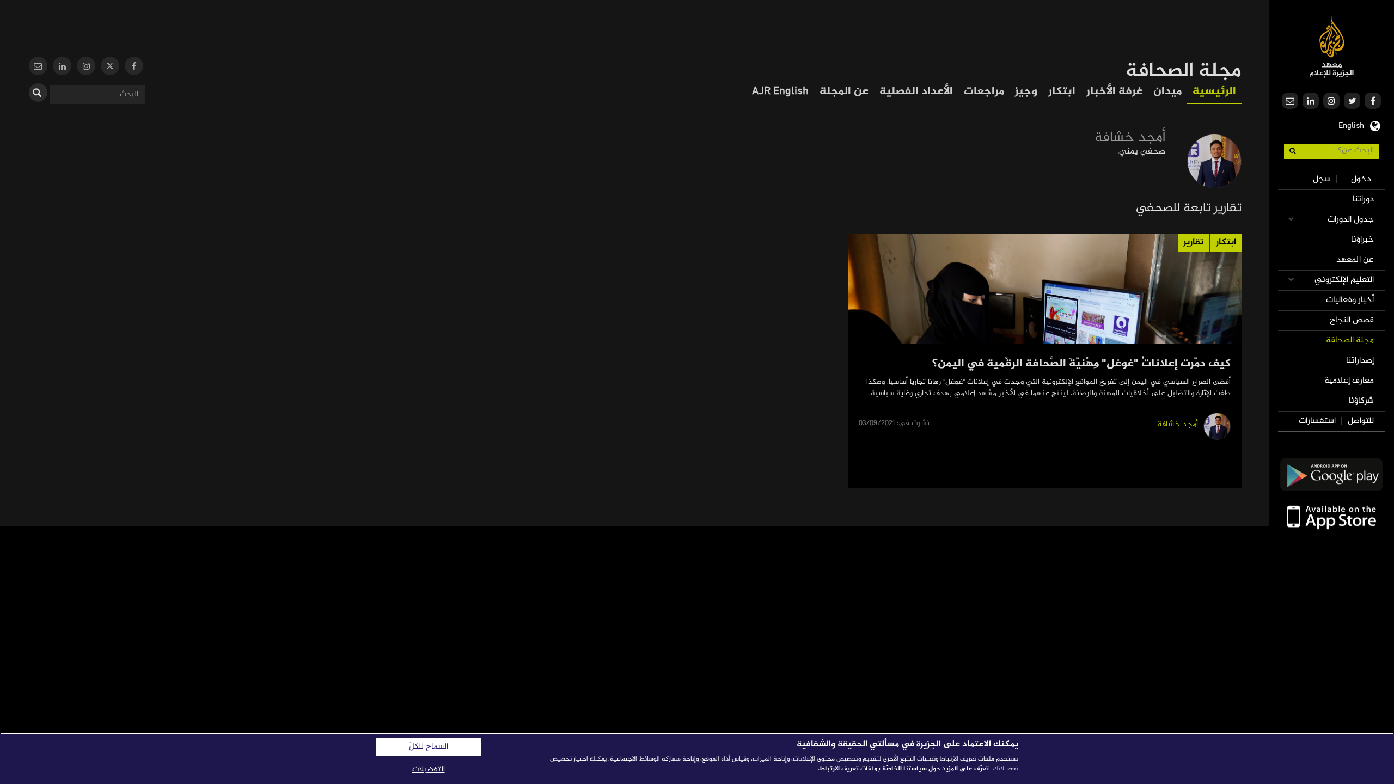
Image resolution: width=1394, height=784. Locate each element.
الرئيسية (1214, 92)
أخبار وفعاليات (1350, 300)
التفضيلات (428, 769)
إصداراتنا (1360, 360)
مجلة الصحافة (1350, 340)
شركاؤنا (1361, 401)
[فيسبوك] (134, 67)
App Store (1331, 516)
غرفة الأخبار (1114, 92)
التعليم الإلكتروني (1344, 280)
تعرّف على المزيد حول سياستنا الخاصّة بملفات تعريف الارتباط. (903, 768)
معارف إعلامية (1349, 380)
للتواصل (1361, 421)
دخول (1361, 179)
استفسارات (1317, 421)
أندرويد (1331, 474)
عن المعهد (1355, 260)
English (1351, 125)
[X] (110, 67)
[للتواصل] (38, 67)
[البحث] (38, 92)
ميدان (1167, 92)
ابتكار (1061, 92)
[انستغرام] (86, 67)
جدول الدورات (1351, 219)
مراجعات (984, 92)
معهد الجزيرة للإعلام (1332, 46)
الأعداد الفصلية (916, 92)
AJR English (780, 92)
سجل (1322, 179)
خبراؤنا (1362, 239)
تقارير (1193, 242)
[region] (697, 758)
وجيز (1026, 92)
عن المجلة (844, 92)
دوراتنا (1363, 199)
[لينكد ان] (62, 67)
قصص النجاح (1352, 320)
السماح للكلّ (428, 747)
